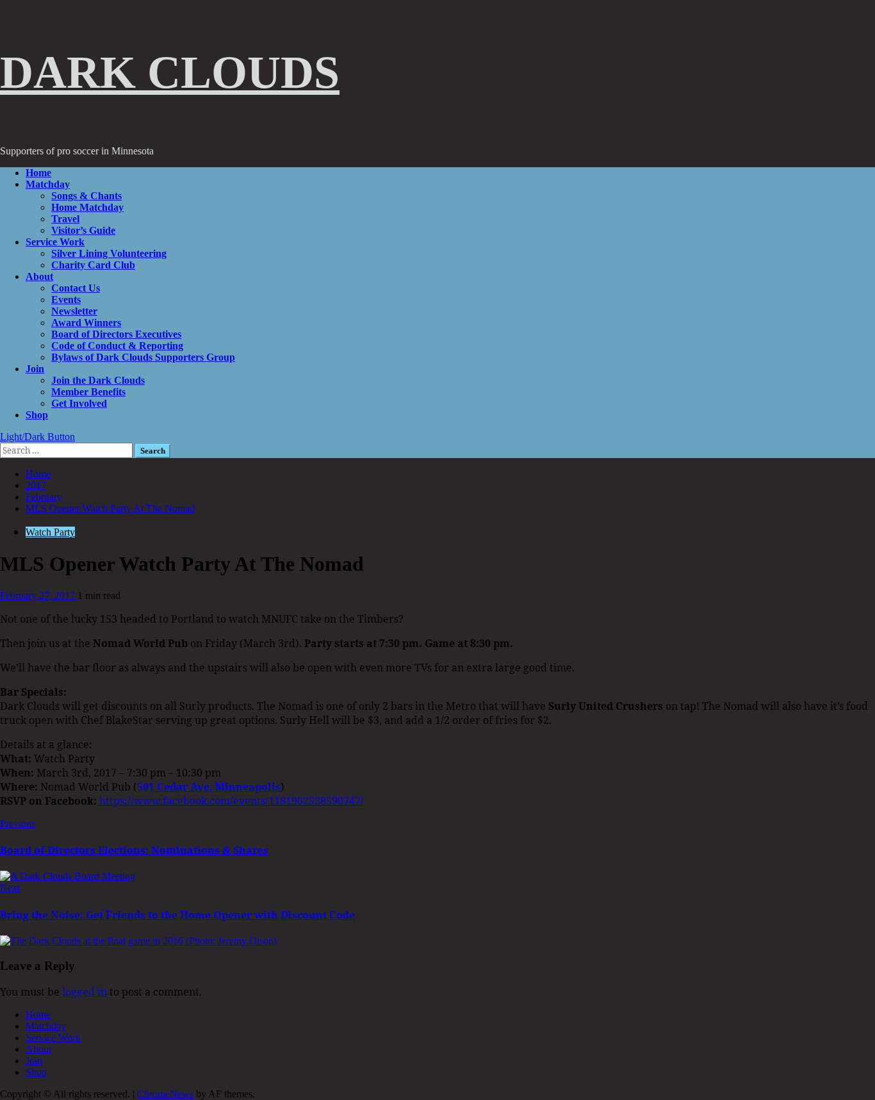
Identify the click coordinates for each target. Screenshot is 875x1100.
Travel (65, 218)
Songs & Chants (86, 195)
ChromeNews (165, 1093)
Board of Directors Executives (116, 334)
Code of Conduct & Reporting (117, 345)
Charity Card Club (93, 264)
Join (35, 368)
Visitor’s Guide (83, 230)
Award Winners (86, 322)
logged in (84, 992)
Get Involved (79, 403)
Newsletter (74, 311)
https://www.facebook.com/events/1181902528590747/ (230, 801)
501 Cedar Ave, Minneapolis (209, 787)
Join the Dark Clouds (98, 380)
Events (66, 299)
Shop (37, 414)
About (39, 276)
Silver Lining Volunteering (109, 253)
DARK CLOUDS (169, 72)
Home (38, 172)
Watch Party (50, 532)
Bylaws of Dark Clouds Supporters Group (143, 357)
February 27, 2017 (39, 595)
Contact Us (75, 288)
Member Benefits (88, 391)
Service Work (55, 241)
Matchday (48, 184)
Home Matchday (87, 207)
